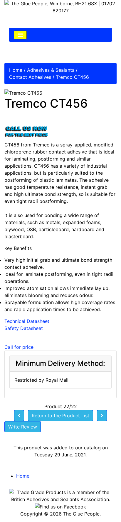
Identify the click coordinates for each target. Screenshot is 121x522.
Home (15, 70)
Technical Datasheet (26, 321)
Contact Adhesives (30, 77)
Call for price (18, 347)
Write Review (22, 427)
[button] (103, 504)
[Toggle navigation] (20, 35)
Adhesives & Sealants (50, 70)
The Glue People (81, 514)
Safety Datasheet (23, 328)
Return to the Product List (60, 415)
